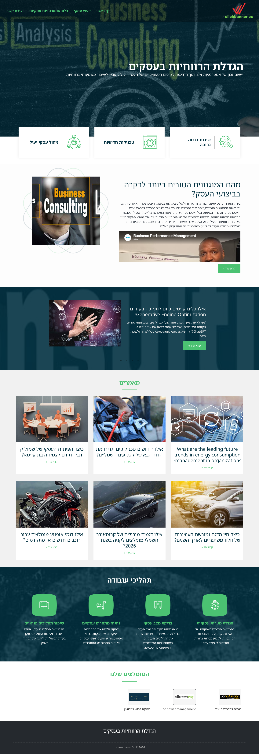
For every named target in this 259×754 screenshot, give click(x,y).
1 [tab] (138, 360)
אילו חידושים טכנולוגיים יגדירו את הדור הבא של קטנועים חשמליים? (129, 452)
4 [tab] (121, 360)
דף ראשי (103, 10)
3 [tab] (127, 360)
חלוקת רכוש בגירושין (137, 709)
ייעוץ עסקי (82, 10)
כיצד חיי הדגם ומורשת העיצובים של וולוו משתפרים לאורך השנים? (207, 537)
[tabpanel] (129, 327)
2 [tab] (132, 360)
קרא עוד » (194, 345)
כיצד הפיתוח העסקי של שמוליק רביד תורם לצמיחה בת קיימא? (52, 452)
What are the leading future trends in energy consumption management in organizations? (207, 454)
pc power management (179, 709)
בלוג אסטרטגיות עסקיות (48, 10)
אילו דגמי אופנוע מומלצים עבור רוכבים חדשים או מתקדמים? (51, 537)
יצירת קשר (15, 10)
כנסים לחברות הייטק (228, 709)
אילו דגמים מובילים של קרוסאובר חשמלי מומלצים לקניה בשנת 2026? (129, 540)
